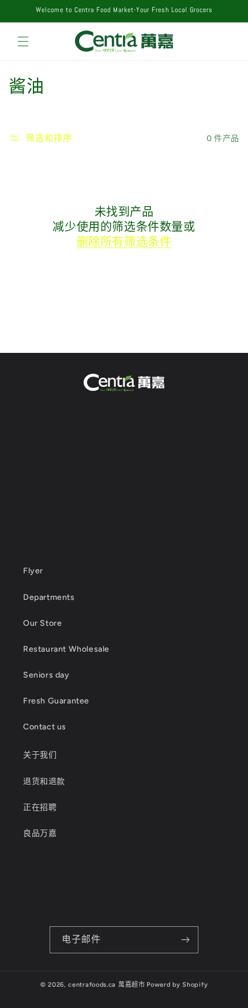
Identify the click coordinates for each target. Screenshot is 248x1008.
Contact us (44, 727)
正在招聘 (40, 807)
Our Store (42, 623)
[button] (23, 41)
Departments (49, 597)
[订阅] (185, 939)
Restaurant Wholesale (66, 649)
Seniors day (46, 675)
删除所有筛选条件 (124, 241)
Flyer (33, 571)
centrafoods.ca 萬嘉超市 (106, 984)
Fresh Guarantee (56, 701)
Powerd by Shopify (177, 984)
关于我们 (40, 755)
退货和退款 (44, 781)
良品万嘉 (40, 833)
